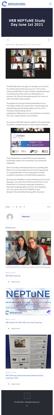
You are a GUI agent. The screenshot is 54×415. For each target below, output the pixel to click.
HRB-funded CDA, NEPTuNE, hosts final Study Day (24, 322)
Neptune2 (22, 45)
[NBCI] (13, 4)
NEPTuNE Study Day (13, 276)
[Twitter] (27, 406)
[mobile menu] (50, 4)
